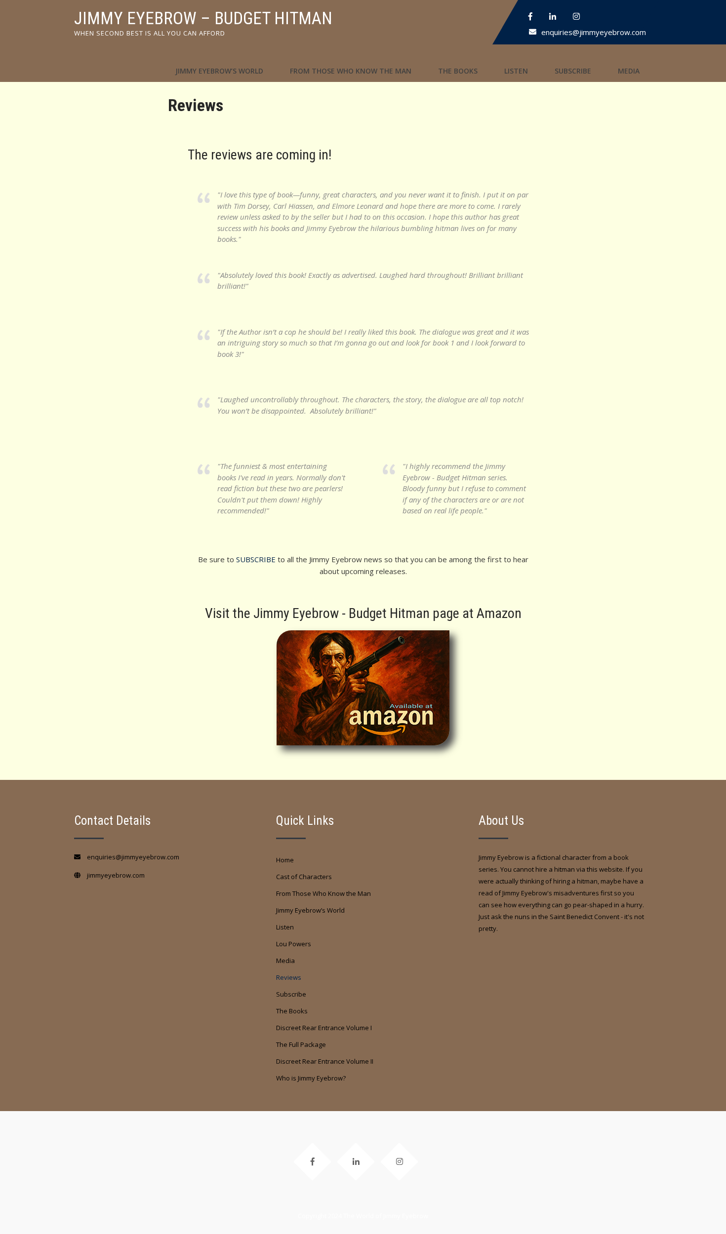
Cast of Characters (304, 876)
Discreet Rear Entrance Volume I (324, 1027)
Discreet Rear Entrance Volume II (324, 1061)
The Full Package (301, 1044)
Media (629, 71)
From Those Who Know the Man (350, 71)
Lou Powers (293, 943)
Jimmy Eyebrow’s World (219, 71)
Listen (516, 71)
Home (285, 859)
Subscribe (573, 71)
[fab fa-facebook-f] (530, 16)
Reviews (288, 977)
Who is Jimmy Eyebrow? (311, 1078)
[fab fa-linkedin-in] (552, 16)
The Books (458, 71)
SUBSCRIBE (256, 559)
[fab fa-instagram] (576, 16)
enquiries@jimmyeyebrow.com (593, 32)
